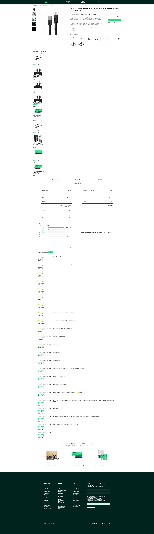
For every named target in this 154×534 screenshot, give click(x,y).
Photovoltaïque (47, 503)
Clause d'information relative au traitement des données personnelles (61, 502)
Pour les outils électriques (46, 494)
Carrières (75, 503)
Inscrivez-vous (99, 504)
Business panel (76, 491)
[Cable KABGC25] (34, 29)
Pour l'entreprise (83, 2)
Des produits (47, 483)
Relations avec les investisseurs (76, 506)
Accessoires (46, 502)
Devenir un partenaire (75, 497)
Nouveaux (73, 2)
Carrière (77, 2)
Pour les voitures (47, 491)
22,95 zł (73, 45)
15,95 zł (74, 39)
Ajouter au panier (114, 19)
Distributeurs (75, 498)
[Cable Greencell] (34, 19)
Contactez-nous (61, 487)
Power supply (46, 498)
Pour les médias (76, 487)
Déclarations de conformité (61, 497)
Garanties (60, 494)
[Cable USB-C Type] (34, 14)
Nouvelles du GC (68, 2)
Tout (50, 252)
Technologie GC (76, 500)
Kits (44, 510)
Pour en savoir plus (91, 507)
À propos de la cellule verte (76, 494)
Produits (62, 2)
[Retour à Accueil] (31, 5)
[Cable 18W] (34, 24)
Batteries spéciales (47, 508)
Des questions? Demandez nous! (115, 22)
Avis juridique (61, 488)
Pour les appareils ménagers (47, 497)
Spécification (77, 179)
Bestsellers (46, 500)
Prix (73, 502)
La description (55, 179)
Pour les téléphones (48, 489)
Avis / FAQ (100, 179)
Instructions (60, 493)
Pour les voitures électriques (47, 506)
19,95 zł (81, 45)
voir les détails (72, 30)
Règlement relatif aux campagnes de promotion (62, 507)
